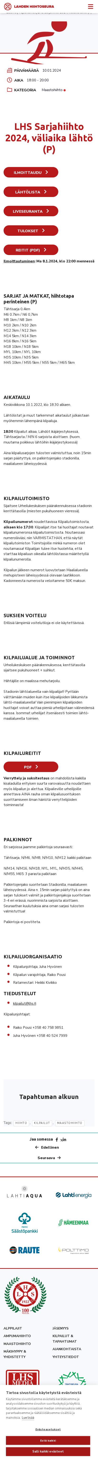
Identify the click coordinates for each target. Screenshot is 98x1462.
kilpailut (42, 1123)
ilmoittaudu (28, 172)
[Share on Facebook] (57, 1139)
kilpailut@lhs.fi (24, 1003)
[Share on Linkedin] (64, 1139)
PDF (28, 767)
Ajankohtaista (67, 1349)
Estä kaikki (48, 1440)
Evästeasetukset (48, 1429)
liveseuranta (28, 211)
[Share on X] (61, 1139)
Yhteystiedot (66, 1357)
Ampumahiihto (17, 1336)
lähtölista (27, 192)
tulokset (27, 231)
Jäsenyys (61, 1328)
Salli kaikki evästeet (48, 1451)
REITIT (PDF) (28, 250)
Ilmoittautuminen (19, 261)
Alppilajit (13, 1328)
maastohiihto (70, 1123)
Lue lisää (28, 1418)
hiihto (21, 1123)
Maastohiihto (52, 90)
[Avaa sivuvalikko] (90, 6)
